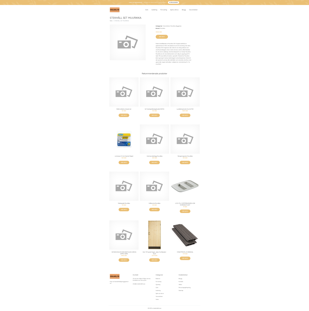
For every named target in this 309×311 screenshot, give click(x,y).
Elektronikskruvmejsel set (124, 109)
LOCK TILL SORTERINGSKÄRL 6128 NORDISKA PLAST (185, 204)
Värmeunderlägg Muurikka (154, 156)
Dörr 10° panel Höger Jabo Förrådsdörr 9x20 (154, 253)
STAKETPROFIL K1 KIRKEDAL (185, 252)
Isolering (154, 10)
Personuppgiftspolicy (185, 287)
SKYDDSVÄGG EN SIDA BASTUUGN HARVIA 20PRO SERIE (124, 253)
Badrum (158, 278)
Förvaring (163, 10)
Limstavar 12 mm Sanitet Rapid (124, 156)
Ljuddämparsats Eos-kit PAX (185, 109)
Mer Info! (162, 36)
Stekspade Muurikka (124, 203)
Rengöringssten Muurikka (185, 156)
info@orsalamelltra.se (139, 284)
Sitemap (181, 290)
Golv (146, 10)
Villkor (180, 284)
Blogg (184, 10)
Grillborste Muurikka (154, 203)
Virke (157, 299)
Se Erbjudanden (173, 2)
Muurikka (172, 26)
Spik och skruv (160, 293)
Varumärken (193, 10)
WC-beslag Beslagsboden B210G (154, 109)
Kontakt (181, 281)
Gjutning (158, 284)
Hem (111, 21)
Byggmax (178, 26)
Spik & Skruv (174, 10)
